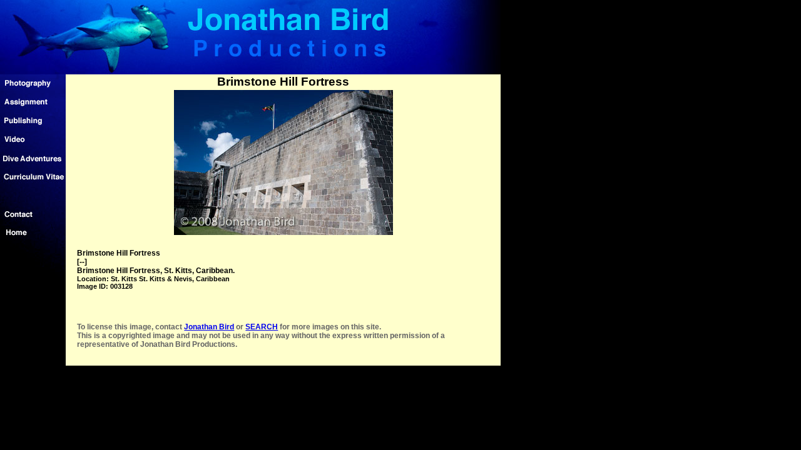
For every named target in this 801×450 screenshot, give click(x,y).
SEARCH (261, 326)
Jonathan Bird (209, 326)
